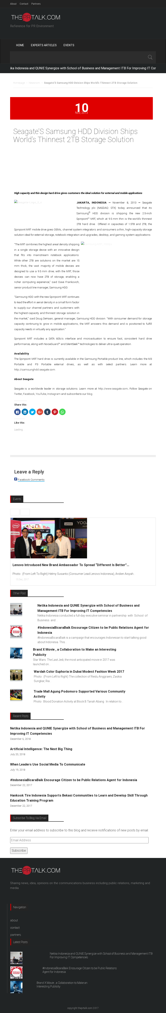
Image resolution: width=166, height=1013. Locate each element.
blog (89, 393)
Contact (24, 3)
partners (15, 935)
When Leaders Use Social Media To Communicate (47, 764)
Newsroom (34, 82)
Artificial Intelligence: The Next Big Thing (41, 749)
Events (69, 45)
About (13, 3)
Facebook (29, 393)
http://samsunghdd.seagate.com (34, 369)
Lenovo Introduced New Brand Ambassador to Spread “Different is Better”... (71, 565)
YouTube (41, 393)
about (14, 920)
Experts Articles (44, 45)
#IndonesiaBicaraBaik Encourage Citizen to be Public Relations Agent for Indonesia (73, 780)
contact (15, 927)
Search (150, 57)
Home (20, 45)
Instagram (54, 393)
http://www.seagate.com (113, 388)
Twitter (18, 393)
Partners (36, 3)
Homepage (19, 82)
